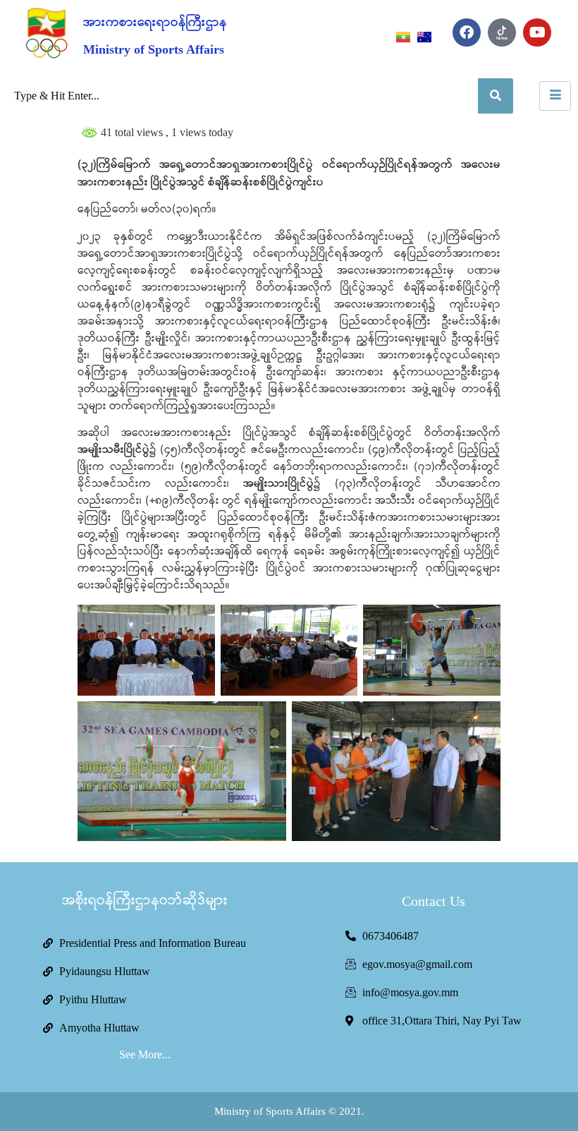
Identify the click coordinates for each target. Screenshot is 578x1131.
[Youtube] (537, 32)
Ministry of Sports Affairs (153, 49)
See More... (145, 1054)
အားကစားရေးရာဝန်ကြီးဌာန (155, 22)
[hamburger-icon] (555, 96)
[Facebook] (467, 32)
